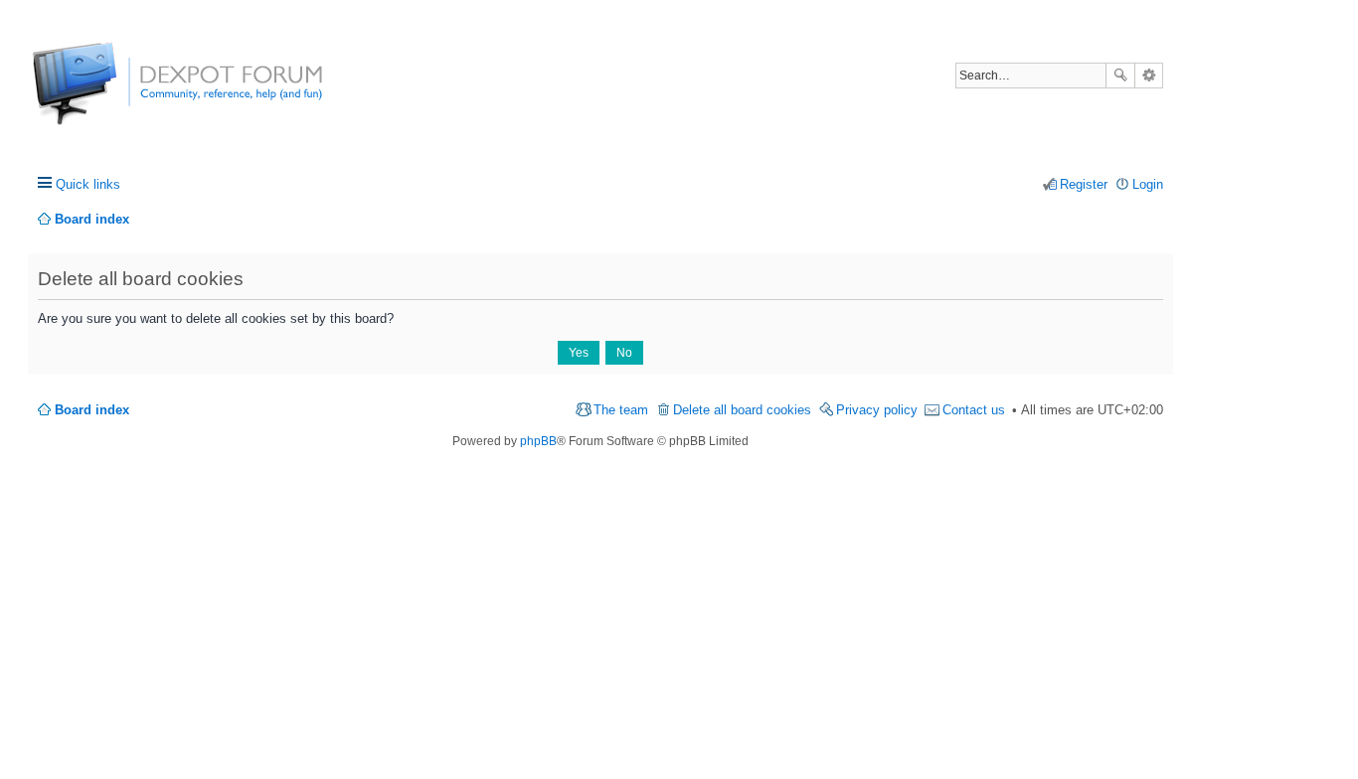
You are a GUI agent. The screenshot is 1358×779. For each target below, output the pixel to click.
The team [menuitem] (621, 409)
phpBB (538, 441)
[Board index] (107, 94)
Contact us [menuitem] (973, 409)
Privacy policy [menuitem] (877, 409)
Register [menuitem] (1083, 184)
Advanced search (1148, 75)
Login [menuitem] (1147, 184)
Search (1120, 75)
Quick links (88, 184)
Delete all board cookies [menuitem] (742, 409)
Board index (92, 409)
